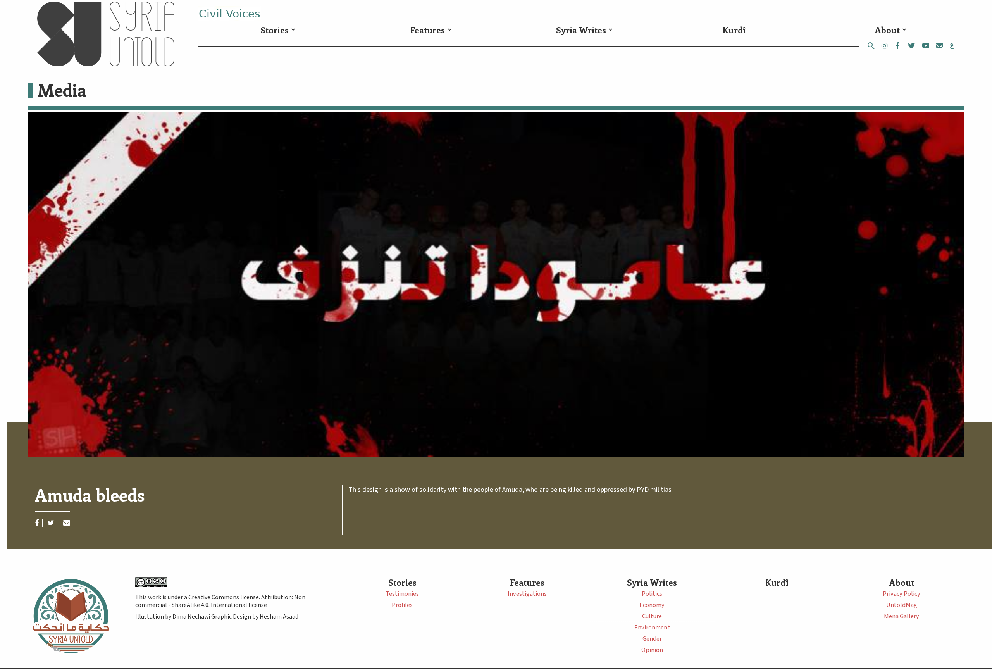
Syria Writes (581, 30)
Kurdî (734, 30)
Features (427, 30)
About (887, 30)
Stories (274, 30)
